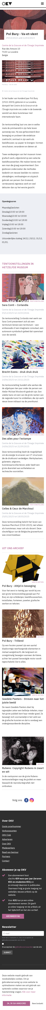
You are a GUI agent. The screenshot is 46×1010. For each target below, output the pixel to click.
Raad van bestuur (10, 852)
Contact (5, 861)
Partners (6, 856)
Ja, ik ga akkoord (16, 1003)
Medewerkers (8, 848)
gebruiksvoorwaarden (24, 947)
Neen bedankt (37, 1003)
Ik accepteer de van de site (22, 947)
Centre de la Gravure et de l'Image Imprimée (23, 45)
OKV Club (6, 835)
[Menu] (42, 3)
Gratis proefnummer (11, 826)
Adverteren (7, 839)
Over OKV (6, 843)
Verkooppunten (9, 830)
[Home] (7, 3)
